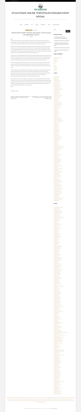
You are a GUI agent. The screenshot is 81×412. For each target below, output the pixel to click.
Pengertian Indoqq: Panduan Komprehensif (61, 40)
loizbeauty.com (56, 128)
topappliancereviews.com (58, 191)
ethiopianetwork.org (57, 271)
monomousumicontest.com (58, 306)
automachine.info (57, 302)
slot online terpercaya (57, 57)
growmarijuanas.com (57, 267)
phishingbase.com (57, 382)
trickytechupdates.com (58, 193)
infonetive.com (56, 156)
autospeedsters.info (57, 303)
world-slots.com (56, 227)
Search (55, 29)
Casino (37, 24)
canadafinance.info (57, 161)
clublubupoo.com (57, 356)
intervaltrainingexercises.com (59, 349)
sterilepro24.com (57, 328)
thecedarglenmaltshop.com (58, 207)
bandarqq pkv (71, 399)
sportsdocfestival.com (57, 391)
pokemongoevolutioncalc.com (59, 381)
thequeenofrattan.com (58, 293)
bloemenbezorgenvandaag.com (59, 146)
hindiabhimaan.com (57, 194)
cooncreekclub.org (57, 81)
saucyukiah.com (56, 76)
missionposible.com (57, 186)
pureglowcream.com (57, 145)
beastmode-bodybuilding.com (59, 217)
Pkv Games (26, 24)
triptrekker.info (56, 313)
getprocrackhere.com (57, 367)
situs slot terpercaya (16, 399)
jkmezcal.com (56, 348)
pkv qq (12, 397)
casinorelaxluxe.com (57, 362)
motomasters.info (57, 316)
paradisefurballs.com (57, 254)
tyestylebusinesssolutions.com (59, 351)
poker (55, 65)
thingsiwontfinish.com (57, 393)
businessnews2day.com (58, 326)
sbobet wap (66, 399)
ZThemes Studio (54, 408)
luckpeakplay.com (57, 377)
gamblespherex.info (57, 309)
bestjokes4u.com (57, 237)
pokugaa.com (56, 386)
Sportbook (43, 24)
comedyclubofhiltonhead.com (59, 337)
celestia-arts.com (57, 84)
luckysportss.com (57, 376)
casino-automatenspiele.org (58, 120)
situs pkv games (37, 397)
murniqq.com (9, 400)
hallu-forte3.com (56, 174)
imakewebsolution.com (58, 228)
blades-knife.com (57, 296)
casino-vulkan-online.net (58, 181)
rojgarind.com (56, 261)
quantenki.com (56, 321)
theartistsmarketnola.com (58, 168)
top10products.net (57, 214)
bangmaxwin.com (57, 155)
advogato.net (56, 114)
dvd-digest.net (56, 166)
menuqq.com (8, 397)
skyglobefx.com (56, 308)
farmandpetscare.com (57, 277)
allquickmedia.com (57, 135)
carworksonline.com (57, 96)
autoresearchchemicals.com (58, 198)
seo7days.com (56, 144)
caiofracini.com (56, 279)
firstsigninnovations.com (58, 89)
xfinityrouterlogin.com (57, 189)
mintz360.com (56, 243)
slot (70, 397)
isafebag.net (56, 115)
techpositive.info (57, 281)
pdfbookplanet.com (57, 291)
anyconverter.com (57, 129)
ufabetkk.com (56, 134)
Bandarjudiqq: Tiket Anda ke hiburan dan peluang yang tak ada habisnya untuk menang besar (42, 97)
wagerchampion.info (57, 304)
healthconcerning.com (57, 259)
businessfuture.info (57, 219)
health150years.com (57, 101)
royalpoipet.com (56, 352)
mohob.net (55, 244)
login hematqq (30, 400)
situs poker (56, 61)
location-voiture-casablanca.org (59, 334)
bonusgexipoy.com (57, 361)
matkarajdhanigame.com (58, 224)
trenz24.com (56, 125)
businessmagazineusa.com (58, 322)
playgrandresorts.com (57, 388)
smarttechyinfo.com (57, 247)
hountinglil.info (56, 234)
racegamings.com (57, 383)
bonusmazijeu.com (57, 357)
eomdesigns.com (57, 312)
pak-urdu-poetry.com (57, 283)
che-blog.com (56, 229)
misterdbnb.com (56, 347)
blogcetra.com (56, 284)
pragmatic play (66, 397)
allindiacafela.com (57, 179)
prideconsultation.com (57, 233)
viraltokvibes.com (57, 105)
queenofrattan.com (57, 292)
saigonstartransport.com (58, 154)
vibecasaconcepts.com (58, 318)
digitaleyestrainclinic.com (58, 185)
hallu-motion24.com (57, 175)
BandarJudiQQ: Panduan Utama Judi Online (61, 47)
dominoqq (55, 70)
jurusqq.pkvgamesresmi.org (40, 402)
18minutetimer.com (57, 263)
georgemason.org (57, 208)
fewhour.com (56, 262)
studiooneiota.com (57, 298)
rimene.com (56, 164)
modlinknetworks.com (57, 373)
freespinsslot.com (57, 253)
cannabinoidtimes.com (57, 257)
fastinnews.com (56, 368)
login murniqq (25, 400)
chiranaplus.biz (56, 169)
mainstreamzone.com (57, 266)
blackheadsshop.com (57, 333)
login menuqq (20, 400)
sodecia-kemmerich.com (58, 343)
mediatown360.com (57, 184)
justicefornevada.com (57, 273)
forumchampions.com (57, 85)
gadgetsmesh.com (57, 272)
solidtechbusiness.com (58, 329)
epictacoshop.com (57, 158)
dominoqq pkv (16, 397)
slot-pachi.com (56, 252)
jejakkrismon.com (57, 131)
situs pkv (42, 397)
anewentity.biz (56, 141)
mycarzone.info (56, 317)
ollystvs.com (56, 287)
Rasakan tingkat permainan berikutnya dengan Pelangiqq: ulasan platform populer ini (20, 97)
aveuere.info (56, 256)
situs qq (26, 397)
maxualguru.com (56, 249)
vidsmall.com (56, 324)
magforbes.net (56, 108)
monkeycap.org (56, 109)
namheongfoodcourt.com (58, 171)
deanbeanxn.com (57, 223)
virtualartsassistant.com (58, 338)
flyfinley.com (56, 232)
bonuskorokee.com (57, 359)
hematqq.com (14, 400)
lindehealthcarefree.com (58, 212)
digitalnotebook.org (57, 248)
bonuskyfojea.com (57, 358)
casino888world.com (57, 346)
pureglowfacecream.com (58, 138)
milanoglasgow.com (57, 173)
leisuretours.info (56, 274)
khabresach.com (56, 195)
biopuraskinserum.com (57, 159)
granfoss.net (56, 178)
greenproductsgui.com (58, 258)
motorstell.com (56, 100)
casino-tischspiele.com (58, 121)
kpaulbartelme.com (57, 336)
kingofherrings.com (57, 139)
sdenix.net (55, 110)
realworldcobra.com (57, 301)
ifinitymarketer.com (57, 371)
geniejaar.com (56, 239)
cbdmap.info (56, 222)
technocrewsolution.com (58, 104)
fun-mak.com (56, 344)
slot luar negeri (47, 397)
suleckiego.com (56, 200)
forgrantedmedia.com (57, 93)
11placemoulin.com (57, 242)
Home (21, 24)
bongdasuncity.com (57, 251)
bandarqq (55, 66)
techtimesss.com (57, 98)
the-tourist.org (56, 113)
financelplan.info (56, 218)
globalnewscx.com (57, 288)
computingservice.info (57, 278)
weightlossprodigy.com (58, 246)
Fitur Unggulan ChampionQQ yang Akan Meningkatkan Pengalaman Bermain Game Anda (61, 44)
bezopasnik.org (56, 151)
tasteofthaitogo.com (57, 149)
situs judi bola (52, 397)
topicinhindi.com (56, 209)
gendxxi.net (56, 314)
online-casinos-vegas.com (58, 188)
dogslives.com (56, 289)
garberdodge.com (57, 90)
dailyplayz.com (56, 366)
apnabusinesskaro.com (58, 199)
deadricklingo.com (57, 307)
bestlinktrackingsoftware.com (59, 354)
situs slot (61, 397)
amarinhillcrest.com (57, 111)
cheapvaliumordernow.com (58, 341)
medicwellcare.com (57, 323)
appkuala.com (56, 143)
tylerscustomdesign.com (58, 95)
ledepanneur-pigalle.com (58, 165)
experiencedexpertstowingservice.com (60, 332)
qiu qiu (55, 62)
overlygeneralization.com (58, 269)
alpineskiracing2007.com (58, 180)
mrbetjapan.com (56, 140)
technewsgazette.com (57, 136)
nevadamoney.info (57, 163)
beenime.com (56, 342)
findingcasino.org (57, 299)
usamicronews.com (57, 378)
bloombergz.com (56, 116)
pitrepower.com (56, 183)
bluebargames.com (57, 86)
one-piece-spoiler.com (57, 297)
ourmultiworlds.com (57, 80)
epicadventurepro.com (14, 0)
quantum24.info (56, 319)
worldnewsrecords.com (58, 327)
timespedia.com (56, 130)
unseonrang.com (56, 282)
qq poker (39, 400)
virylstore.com (56, 99)
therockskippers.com (57, 176)
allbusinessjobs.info (57, 213)
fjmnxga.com (56, 153)
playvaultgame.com (57, 387)
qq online (55, 60)
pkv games (55, 67)
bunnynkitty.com (56, 150)
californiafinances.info (57, 160)
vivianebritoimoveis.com (58, 106)
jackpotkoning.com (57, 372)
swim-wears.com (56, 91)
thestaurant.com (57, 353)
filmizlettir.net (56, 79)
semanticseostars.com (57, 264)
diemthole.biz (56, 133)
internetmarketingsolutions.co (59, 286)
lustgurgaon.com (57, 238)
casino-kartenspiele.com (58, 119)
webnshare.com (56, 268)
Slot (32, 24)
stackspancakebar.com (57, 170)
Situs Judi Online (56, 24)
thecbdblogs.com (57, 196)
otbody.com (56, 123)
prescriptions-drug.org (57, 103)
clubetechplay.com (57, 363)
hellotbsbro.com (56, 276)
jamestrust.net (56, 124)
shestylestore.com (57, 392)
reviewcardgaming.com (58, 331)
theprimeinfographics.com (58, 339)
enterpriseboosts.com (57, 118)
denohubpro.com (57, 294)
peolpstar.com (56, 94)
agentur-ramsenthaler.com (58, 311)
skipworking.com (56, 126)
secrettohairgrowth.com (58, 148)
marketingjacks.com (57, 190)
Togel (49, 24)
